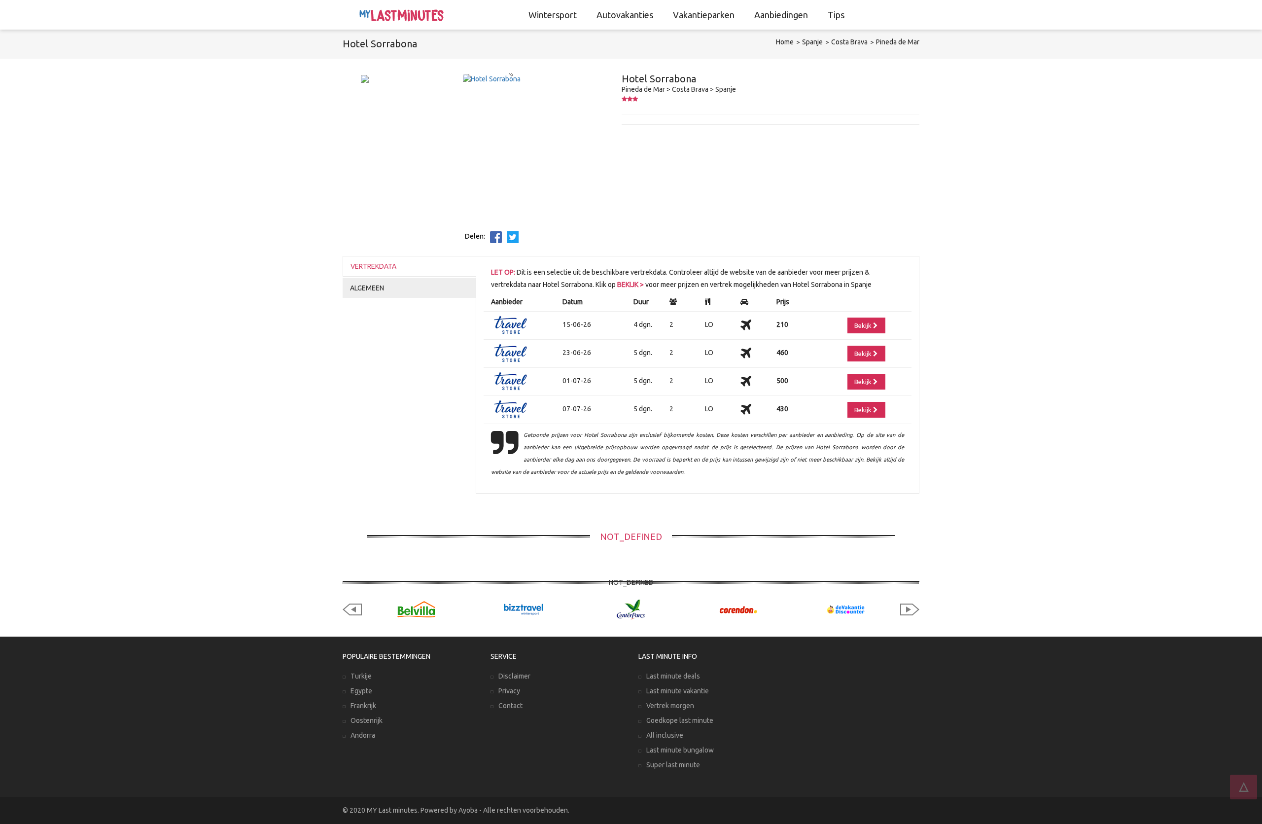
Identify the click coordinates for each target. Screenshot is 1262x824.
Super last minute (673, 765)
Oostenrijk (367, 720)
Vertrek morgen (670, 706)
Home (785, 42)
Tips (836, 15)
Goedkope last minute (679, 720)
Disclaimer (514, 676)
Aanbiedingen (781, 15)
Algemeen (367, 288)
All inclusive (664, 735)
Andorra (363, 735)
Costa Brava (849, 42)
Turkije (361, 676)
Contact (510, 706)
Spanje (812, 42)
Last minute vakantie (677, 691)
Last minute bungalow (680, 750)
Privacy (509, 691)
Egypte (361, 691)
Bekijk (863, 325)
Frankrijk (363, 706)
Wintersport (552, 15)
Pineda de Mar (897, 42)
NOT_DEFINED (631, 536)
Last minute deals (673, 676)
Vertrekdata (373, 266)
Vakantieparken (704, 15)
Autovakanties (624, 15)
